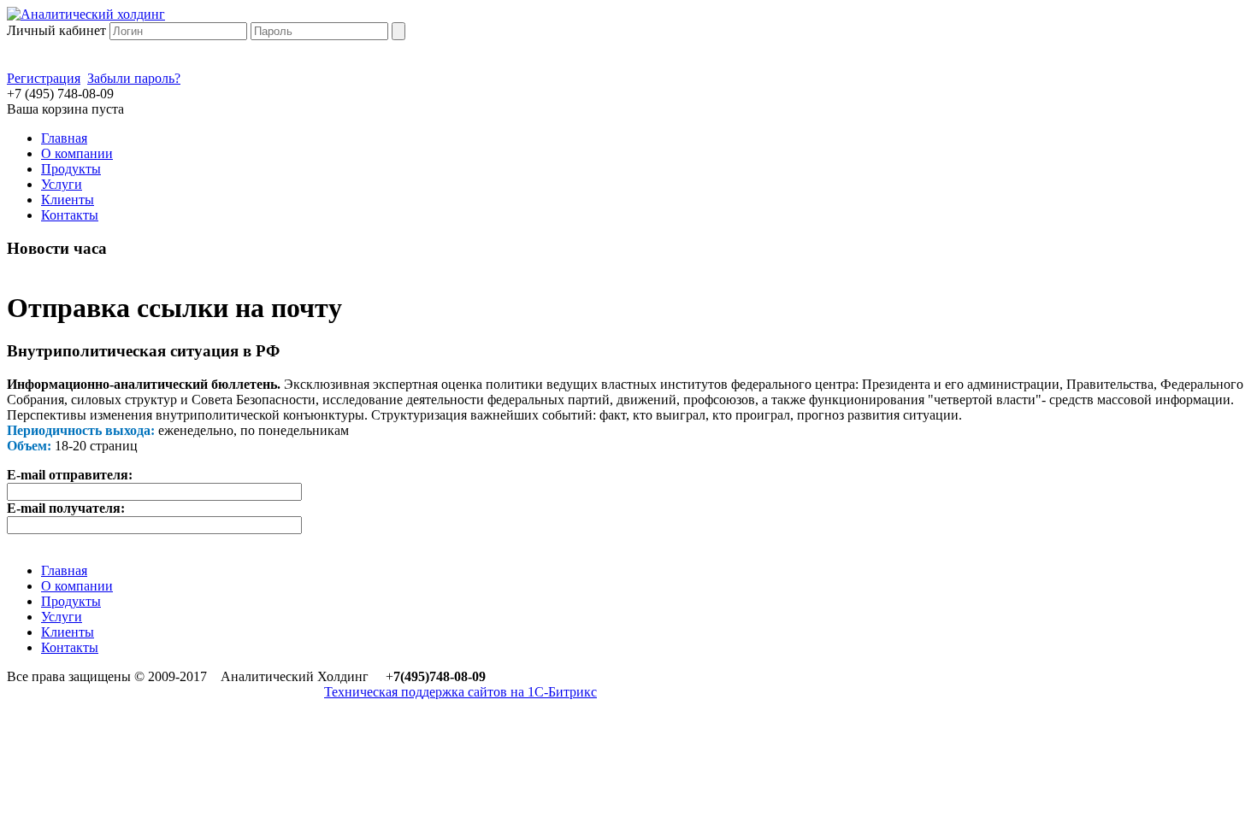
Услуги (61, 184)
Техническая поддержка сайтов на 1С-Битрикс (460, 692)
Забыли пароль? (133, 78)
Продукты (71, 169)
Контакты (69, 215)
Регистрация (43, 78)
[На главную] (86, 14)
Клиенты (67, 199)
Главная (64, 138)
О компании (77, 153)
